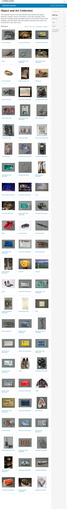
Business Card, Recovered (5, 351)
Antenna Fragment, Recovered (40, 61)
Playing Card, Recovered (41, 137)
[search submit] (63, 11)
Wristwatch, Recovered (41, 370)
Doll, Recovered (6, 156)
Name (53, 26)
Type (53, 22)
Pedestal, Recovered (40, 490)
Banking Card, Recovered (22, 332)
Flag (36, 194)
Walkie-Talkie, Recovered (8, 450)
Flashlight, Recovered (40, 470)
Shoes (3, 61)
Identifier (45, 26)
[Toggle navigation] (64, 2)
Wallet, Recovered (6, 99)
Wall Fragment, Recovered (6, 470)
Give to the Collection (58, 5)
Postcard (37, 271)
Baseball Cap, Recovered (25, 156)
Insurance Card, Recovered (6, 371)
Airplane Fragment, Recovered (7, 312)
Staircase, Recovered (24, 81)
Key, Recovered (23, 233)
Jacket (37, 390)
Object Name (39, 26)
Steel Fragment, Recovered (39, 175)
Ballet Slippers (39, 410)
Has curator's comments (55, 30)
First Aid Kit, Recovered (8, 490)
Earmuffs (21, 271)
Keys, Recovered (6, 430)
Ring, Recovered (6, 81)
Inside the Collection (9, 5)
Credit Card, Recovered (25, 291)
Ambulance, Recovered (25, 194)
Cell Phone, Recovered (41, 156)
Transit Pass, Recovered (41, 42)
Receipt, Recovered (24, 311)
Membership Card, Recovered (6, 252)
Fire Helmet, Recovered (41, 99)
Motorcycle (38, 81)
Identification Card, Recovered (23, 61)
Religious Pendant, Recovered (40, 332)
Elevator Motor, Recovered (22, 490)
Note (36, 311)
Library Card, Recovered (25, 351)
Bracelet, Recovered (24, 175)
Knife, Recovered (39, 233)
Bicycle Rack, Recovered (8, 194)
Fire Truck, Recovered (24, 42)
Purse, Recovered (6, 42)
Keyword (54, 18)
